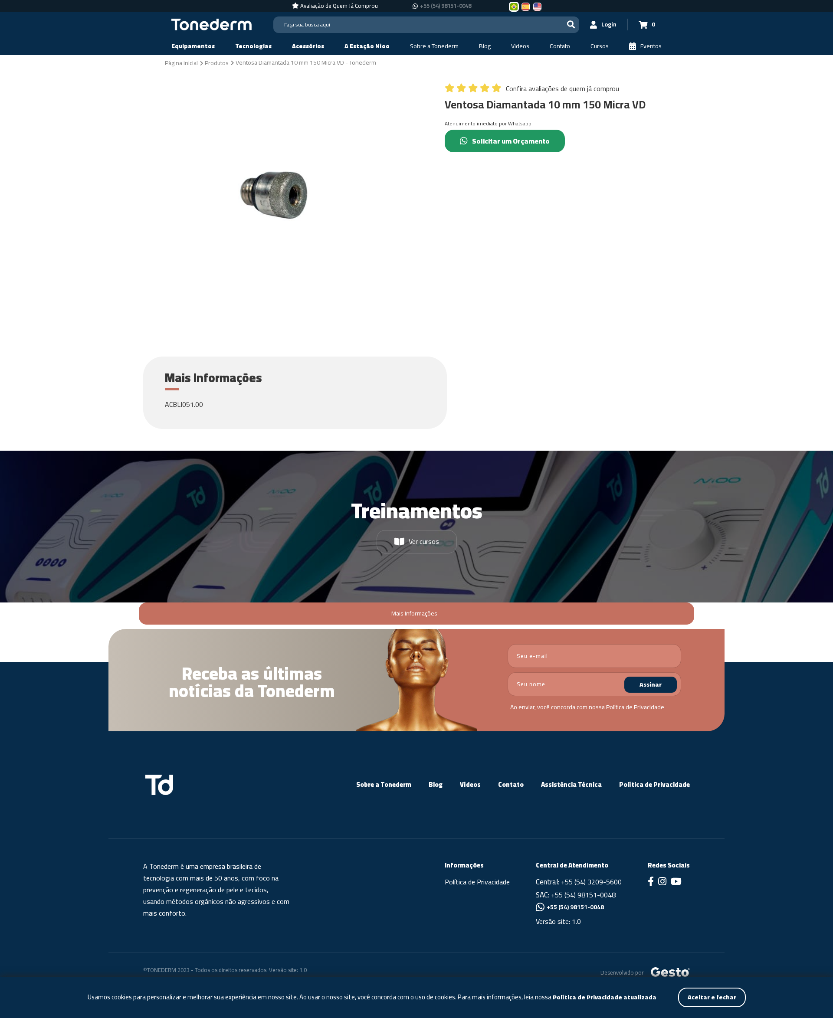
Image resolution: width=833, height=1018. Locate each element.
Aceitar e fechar (712, 997)
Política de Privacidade (635, 707)
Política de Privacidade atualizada (604, 997)
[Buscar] (571, 24)
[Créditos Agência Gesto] (670, 972)
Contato (511, 784)
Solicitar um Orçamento (511, 140)
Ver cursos (424, 541)
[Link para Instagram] (662, 882)
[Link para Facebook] (651, 882)
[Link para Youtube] (676, 882)
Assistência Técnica (571, 784)
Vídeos (470, 784)
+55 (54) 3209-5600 (591, 881)
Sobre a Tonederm (383, 784)
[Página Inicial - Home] (211, 23)
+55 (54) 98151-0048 (445, 6)
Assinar (651, 684)
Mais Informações (414, 613)
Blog (436, 784)
